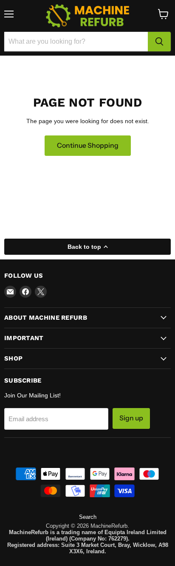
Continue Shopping (88, 145)
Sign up (131, 418)
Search (87, 517)
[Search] (159, 41)
